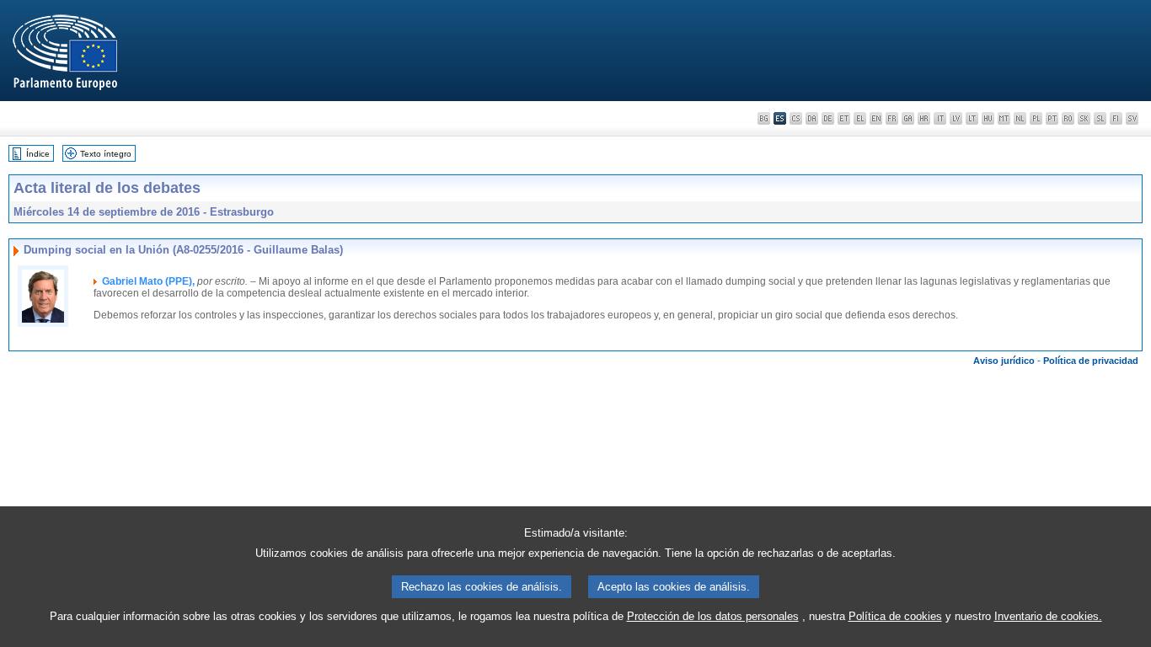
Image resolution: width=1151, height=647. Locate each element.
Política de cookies (895, 616)
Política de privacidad (1090, 361)
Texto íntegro (105, 153)
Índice (38, 153)
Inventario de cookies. (1048, 616)
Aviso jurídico (1004, 361)
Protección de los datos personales (713, 616)
